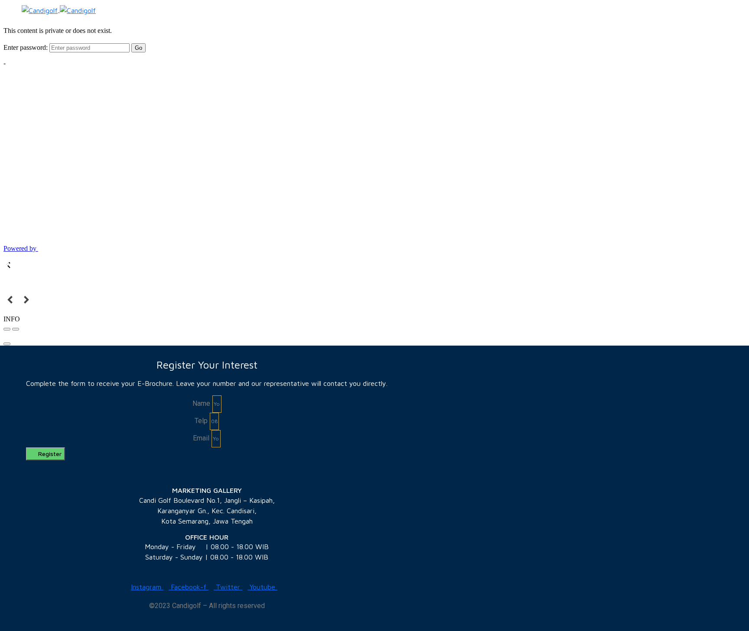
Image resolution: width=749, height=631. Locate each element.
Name (201, 403)
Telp (201, 421)
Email (201, 438)
